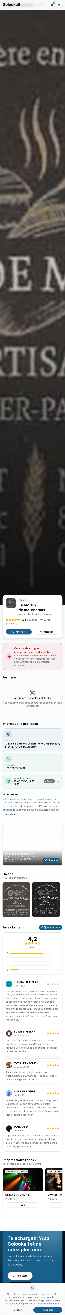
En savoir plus (51, 1303)
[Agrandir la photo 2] (46, 899)
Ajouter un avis (52, 927)
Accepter (48, 1310)
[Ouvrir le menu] (59, 5)
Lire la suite (9, 814)
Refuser (17, 1310)
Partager (48, 631)
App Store (22, 1275)
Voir (23, 1205)
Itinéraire (21, 631)
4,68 (29, 619)
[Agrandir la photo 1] (16, 899)
